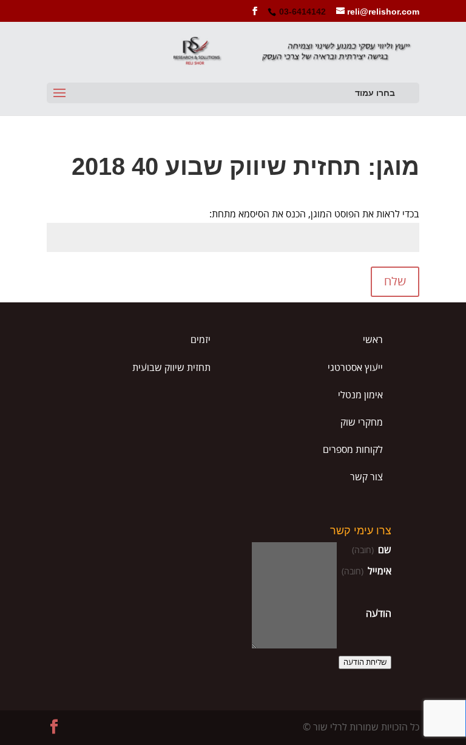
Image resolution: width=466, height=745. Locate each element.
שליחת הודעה (365, 662)
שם (371, 550)
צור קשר (366, 477)
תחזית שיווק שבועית (171, 368)
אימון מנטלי (360, 395)
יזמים (201, 340)
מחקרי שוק (361, 423)
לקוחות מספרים (353, 450)
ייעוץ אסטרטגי (355, 368)
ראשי (373, 340)
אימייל (366, 571)
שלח (395, 281)
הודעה (378, 614)
